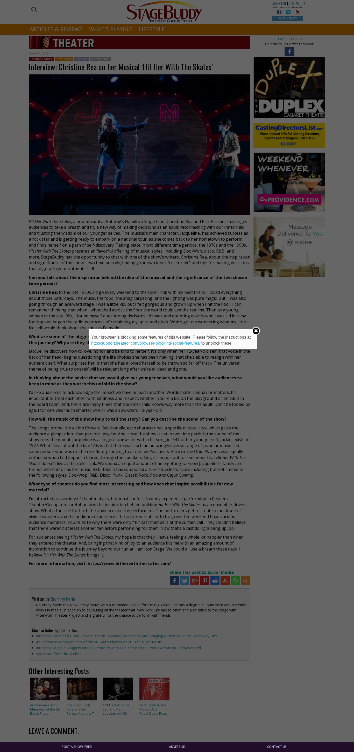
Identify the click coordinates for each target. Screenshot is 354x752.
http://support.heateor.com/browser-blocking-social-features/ (145, 343)
